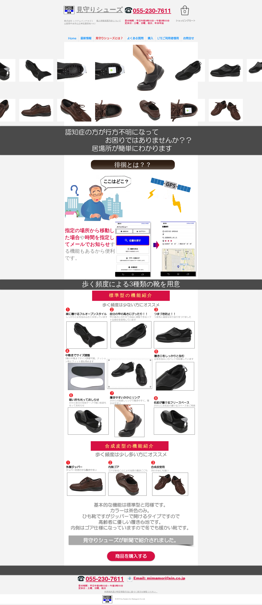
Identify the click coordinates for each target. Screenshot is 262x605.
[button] (185, 10)
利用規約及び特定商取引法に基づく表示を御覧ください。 (131, 591)
